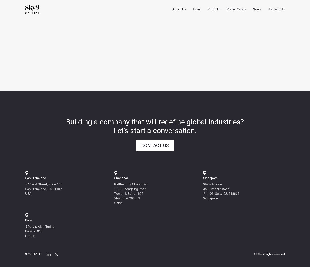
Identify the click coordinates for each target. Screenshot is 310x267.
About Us (179, 9)
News (257, 9)
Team (197, 9)
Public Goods (236, 9)
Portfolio (214, 9)
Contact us (155, 145)
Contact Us (276, 9)
